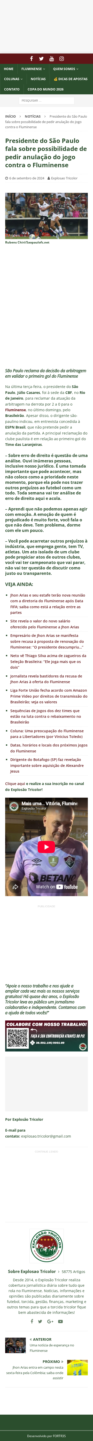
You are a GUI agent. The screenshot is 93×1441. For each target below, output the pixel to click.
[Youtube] (51, 59)
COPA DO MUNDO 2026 (46, 89)
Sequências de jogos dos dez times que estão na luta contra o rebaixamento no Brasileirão (45, 716)
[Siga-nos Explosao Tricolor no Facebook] (31, 1321)
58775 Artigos (73, 1271)
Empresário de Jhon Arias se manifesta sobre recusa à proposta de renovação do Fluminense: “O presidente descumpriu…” (47, 641)
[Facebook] (31, 59)
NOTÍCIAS (38, 79)
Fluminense (31, 69)
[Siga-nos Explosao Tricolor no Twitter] (38, 1321)
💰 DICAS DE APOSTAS (71, 79)
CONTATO (12, 89)
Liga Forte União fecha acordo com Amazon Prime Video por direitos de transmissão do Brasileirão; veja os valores (49, 696)
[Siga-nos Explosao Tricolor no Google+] (48, 1321)
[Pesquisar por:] (46, 100)
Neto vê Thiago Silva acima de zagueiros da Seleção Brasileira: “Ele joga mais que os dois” (48, 661)
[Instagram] (61, 59)
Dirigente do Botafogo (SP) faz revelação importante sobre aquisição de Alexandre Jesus (47, 765)
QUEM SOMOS (64, 69)
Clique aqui (15, 783)
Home (8, 69)
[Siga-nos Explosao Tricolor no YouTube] (58, 1321)
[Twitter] (41, 59)
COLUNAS (11, 79)
